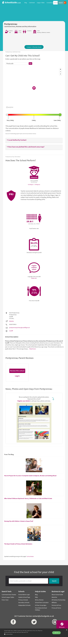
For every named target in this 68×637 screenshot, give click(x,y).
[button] (34, 140)
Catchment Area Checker (9, 594)
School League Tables (8, 597)
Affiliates (54, 602)
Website (11, 321)
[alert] (34, 633)
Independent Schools (24, 605)
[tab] (34, 140)
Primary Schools (23, 600)
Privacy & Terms (56, 608)
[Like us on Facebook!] (13, 621)
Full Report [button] (31, 184)
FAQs (36, 597)
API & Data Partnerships (58, 600)
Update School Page (24, 597)
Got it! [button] (56, 632)
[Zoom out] (60, 71)
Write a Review (39, 600)
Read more (32, 349)
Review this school (17, 371)
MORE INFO (34, 278)
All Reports (37, 184)
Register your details (23, 401)
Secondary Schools (23, 602)
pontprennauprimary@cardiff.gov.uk (19, 327)
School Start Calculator (42, 602)
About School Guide (57, 594)
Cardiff (11, 331)
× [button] (66, 630)
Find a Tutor (5, 600)
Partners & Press (56, 605)
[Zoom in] (60, 69)
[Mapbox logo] (9, 107)
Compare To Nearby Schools (34, 47)
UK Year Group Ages (40, 605)
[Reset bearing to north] (60, 74)
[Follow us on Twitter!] (34, 621)
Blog (36, 594)
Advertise (54, 597)
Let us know (30, 556)
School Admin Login (24, 594)
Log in (17, 376)
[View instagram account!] (54, 621)
